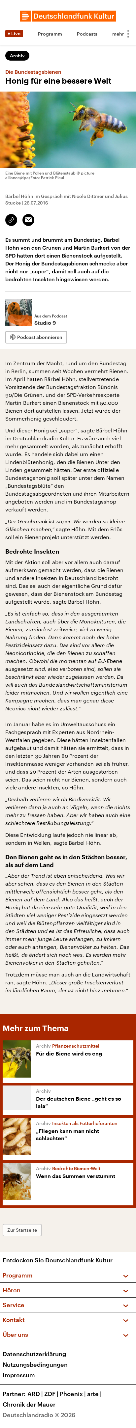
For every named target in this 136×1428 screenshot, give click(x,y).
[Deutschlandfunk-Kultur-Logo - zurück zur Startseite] (68, 16)
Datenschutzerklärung (34, 1354)
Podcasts (87, 34)
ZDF (51, 1393)
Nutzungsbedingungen (35, 1364)
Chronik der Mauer (29, 1404)
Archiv (17, 55)
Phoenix (73, 1393)
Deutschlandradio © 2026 (39, 1414)
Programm (50, 34)
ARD (35, 1393)
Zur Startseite (22, 1230)
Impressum (19, 1375)
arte (94, 1393)
